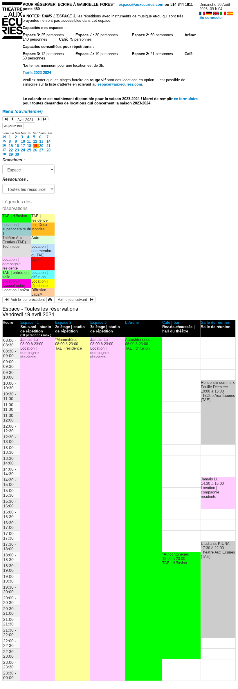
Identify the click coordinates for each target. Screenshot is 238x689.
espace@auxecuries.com (141, 4)
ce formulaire (186, 99)
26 (35, 150)
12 (35, 141)
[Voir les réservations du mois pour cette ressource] (12, 118)
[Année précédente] (5, 118)
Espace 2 (63, 322)
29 (11, 154)
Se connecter (211, 17)
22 (11, 150)
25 (29, 150)
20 (41, 146)
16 (4, 145)
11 (29, 141)
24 (23, 150)
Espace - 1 (29, 322)
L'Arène (132, 322)
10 (23, 141)
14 (4, 136)
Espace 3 (98, 322)
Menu (22, 111)
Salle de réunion (215, 322)
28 (48, 150)
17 (23, 146)
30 (17, 154)
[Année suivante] (45, 118)
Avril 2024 (25, 119)
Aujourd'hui (13, 125)
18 (29, 146)
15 (4, 141)
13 (41, 141)
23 (17, 150)
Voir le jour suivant (73, 300)
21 (48, 146)
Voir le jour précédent (26, 300)
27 (41, 150)
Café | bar (170, 322)
